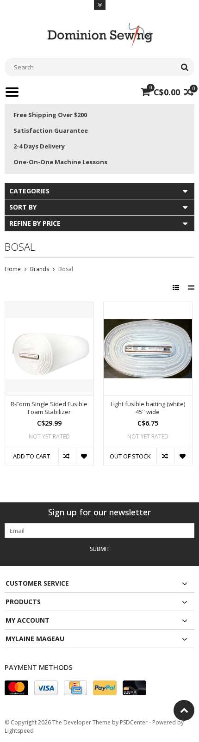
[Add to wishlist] (84, 456)
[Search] (184, 67)
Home (13, 269)
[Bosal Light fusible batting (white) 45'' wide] (148, 307)
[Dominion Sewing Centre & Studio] (99, 34)
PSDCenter (134, 722)
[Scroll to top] (184, 710)
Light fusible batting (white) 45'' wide (148, 408)
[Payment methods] (16, 687)
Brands (39, 269)
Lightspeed (19, 731)
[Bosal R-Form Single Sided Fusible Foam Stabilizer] (49, 307)
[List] (191, 287)
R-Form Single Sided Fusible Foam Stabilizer (49, 408)
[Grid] (177, 287)
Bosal (65, 269)
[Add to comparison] (67, 456)
